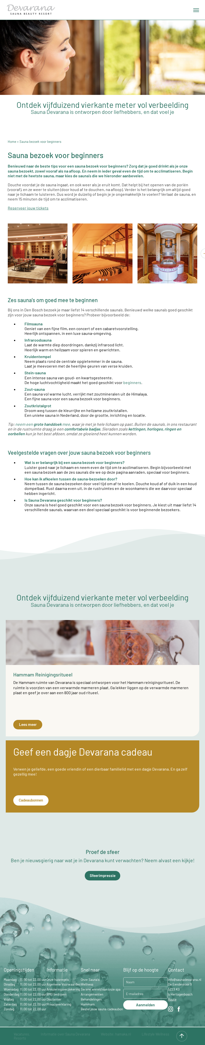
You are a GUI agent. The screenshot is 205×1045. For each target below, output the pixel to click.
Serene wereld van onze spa (100, 989)
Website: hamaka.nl (116, 1034)
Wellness (87, 984)
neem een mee (42, 424)
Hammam (88, 1004)
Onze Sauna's (90, 980)
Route (172, 999)
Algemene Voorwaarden (63, 984)
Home (12, 142)
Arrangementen (92, 994)
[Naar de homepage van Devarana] (31, 10)
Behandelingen (91, 999)
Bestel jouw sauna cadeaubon (102, 1009)
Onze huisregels (57, 980)
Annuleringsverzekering (63, 989)
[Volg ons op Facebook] (178, 1010)
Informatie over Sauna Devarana (65, 1034)
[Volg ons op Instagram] (170, 1010)
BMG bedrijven (56, 994)
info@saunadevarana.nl (184, 980)
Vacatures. (22, 1034)
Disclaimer (54, 999)
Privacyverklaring (58, 1004)
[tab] (99, 279)
